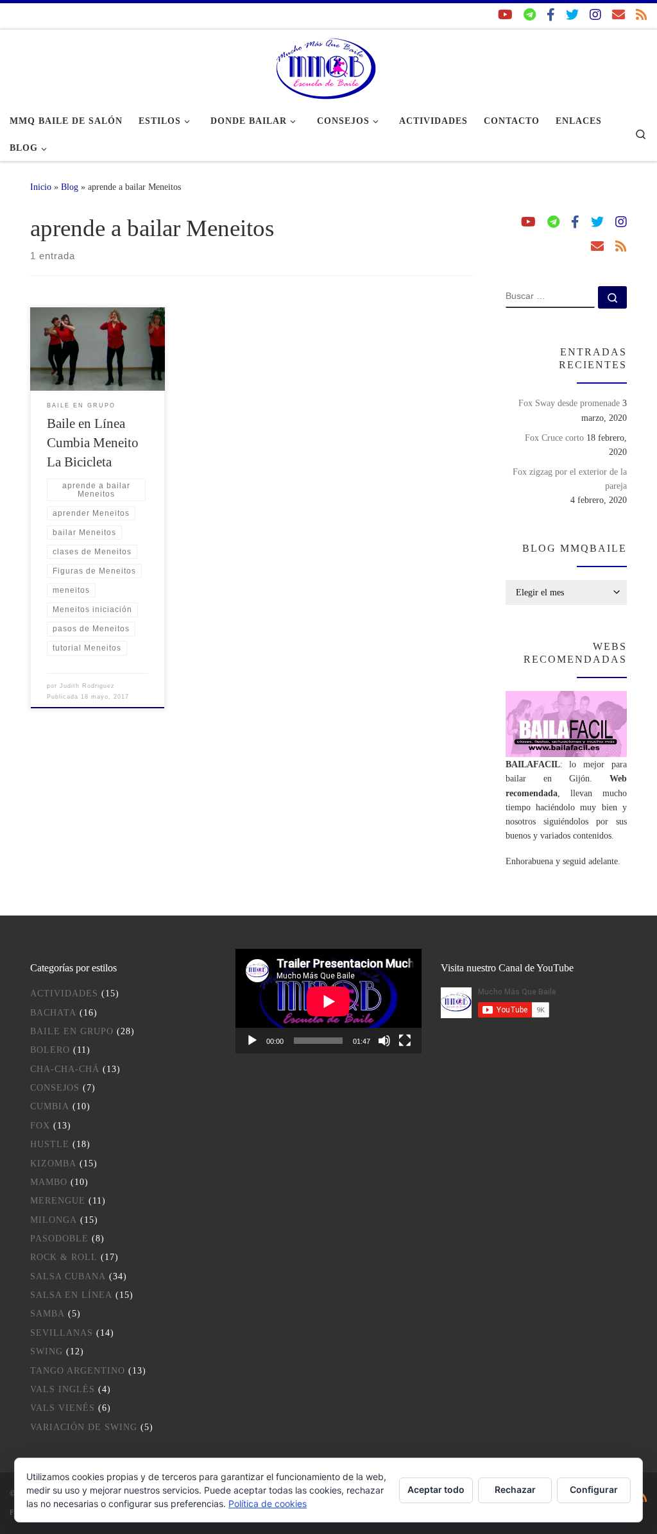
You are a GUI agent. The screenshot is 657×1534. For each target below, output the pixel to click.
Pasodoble (59, 1238)
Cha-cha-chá (64, 1069)
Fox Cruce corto (554, 437)
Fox (40, 1125)
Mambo (48, 1182)
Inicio (40, 187)
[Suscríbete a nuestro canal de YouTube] (505, 15)
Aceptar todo (436, 1489)
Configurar (594, 1489)
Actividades (64, 993)
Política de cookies (267, 1503)
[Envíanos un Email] (618, 15)
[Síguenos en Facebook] (551, 15)
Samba (47, 1313)
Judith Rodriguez (87, 686)
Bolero (50, 1050)
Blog (69, 187)
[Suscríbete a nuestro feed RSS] (641, 15)
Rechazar (515, 1489)
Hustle (49, 1144)
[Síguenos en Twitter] (572, 15)
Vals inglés (62, 1389)
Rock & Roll (64, 1257)
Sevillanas (61, 1333)
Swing (46, 1351)
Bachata (53, 1013)
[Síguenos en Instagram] (595, 15)
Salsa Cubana (68, 1276)
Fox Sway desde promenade (569, 403)
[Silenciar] (384, 1040)
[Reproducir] (252, 1040)
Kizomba (53, 1163)
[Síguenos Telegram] (530, 15)
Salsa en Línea (71, 1295)
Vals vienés (62, 1408)
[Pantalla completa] (404, 1040)
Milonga (53, 1220)
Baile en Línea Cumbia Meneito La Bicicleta (93, 443)
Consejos (55, 1088)
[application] (328, 1001)
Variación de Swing (83, 1427)
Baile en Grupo (72, 1031)
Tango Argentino (77, 1371)
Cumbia (49, 1106)
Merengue (57, 1201)
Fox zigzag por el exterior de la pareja (570, 478)
